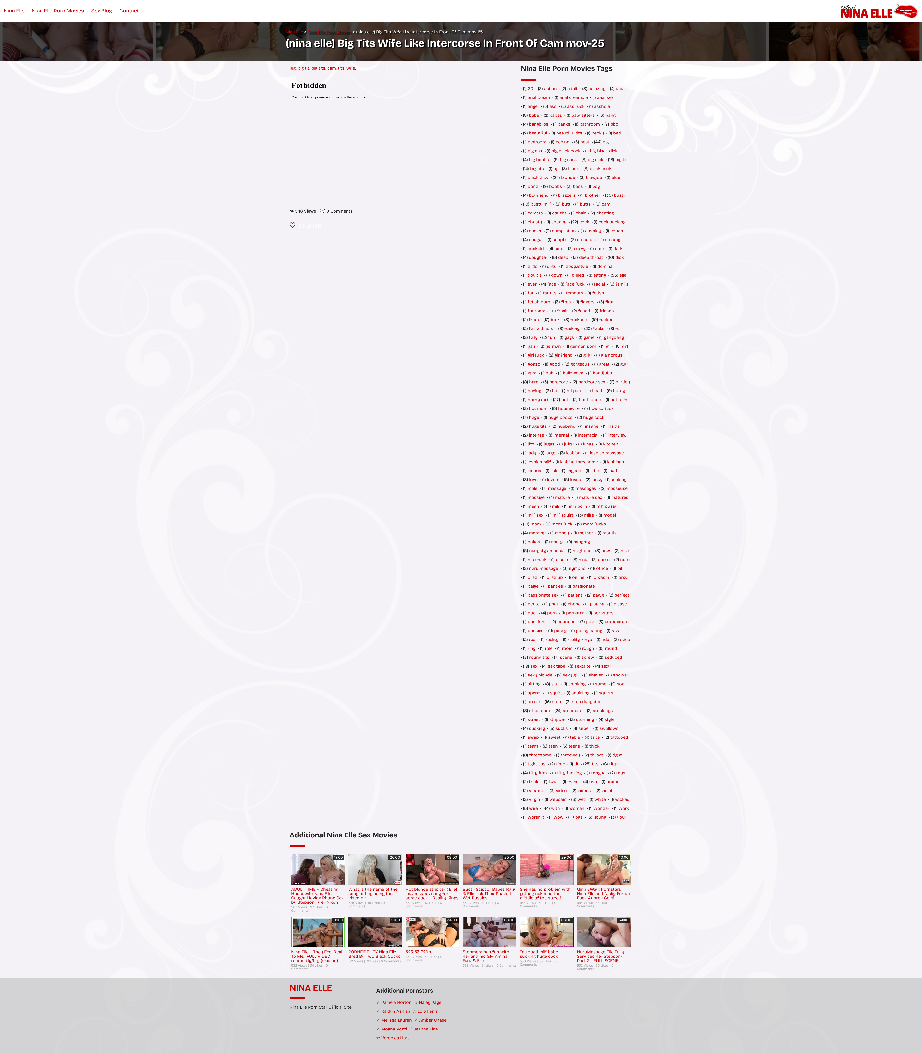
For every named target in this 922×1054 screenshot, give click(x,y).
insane (591, 426)
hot (564, 399)
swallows (609, 728)
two (593, 781)
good (555, 364)
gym (532, 373)
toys (620, 772)
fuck (555, 319)
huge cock (593, 417)
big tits (318, 68)
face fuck (575, 284)
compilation (564, 230)
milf (555, 506)
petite (534, 604)
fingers (587, 302)
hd (554, 390)
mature (562, 497)
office (602, 568)
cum (558, 248)
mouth (609, 533)
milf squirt (563, 515)
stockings (603, 710)
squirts (606, 692)
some (600, 684)
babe (534, 115)
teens (574, 746)
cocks (535, 230)
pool (532, 612)
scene (566, 657)
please (620, 604)
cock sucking (612, 222)
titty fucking (569, 772)
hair (549, 373)
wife (350, 68)
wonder (601, 808)
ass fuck (576, 106)
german (553, 346)
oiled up (555, 577)
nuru (625, 559)
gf (608, 346)
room (567, 648)
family (622, 284)
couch (616, 230)
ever (532, 284)
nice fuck (537, 559)
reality (552, 639)
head (597, 390)
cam (331, 68)
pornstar (575, 612)
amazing (596, 88)
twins (573, 781)
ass (553, 106)
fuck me (578, 319)
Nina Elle (311, 988)
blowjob (594, 177)
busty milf (541, 204)
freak (562, 310)
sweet (554, 737)
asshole (602, 106)
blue (616, 177)
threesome (540, 755)
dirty (551, 266)
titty (613, 764)
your (621, 817)
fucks (599, 328)
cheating (605, 213)
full (618, 328)
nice (625, 550)
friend (584, 310)
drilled (578, 275)
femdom (574, 293)
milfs (589, 515)
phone (574, 604)
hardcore (558, 381)
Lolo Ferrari (429, 1011)
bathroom (590, 124)
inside (614, 426)
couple (559, 239)
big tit (303, 68)
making (619, 479)
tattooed (619, 737)
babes (556, 115)
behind (563, 142)
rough (588, 648)
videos (584, 790)
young (600, 817)
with (555, 808)
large (550, 453)
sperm (534, 692)
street (534, 719)
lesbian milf (539, 461)
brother (592, 195)
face (551, 284)
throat (596, 755)
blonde (568, 177)
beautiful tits (569, 133)
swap (533, 737)
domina (605, 266)
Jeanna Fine (426, 1029)
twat (553, 781)
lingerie (574, 470)
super (584, 728)
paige (533, 586)
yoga (578, 817)
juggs (549, 444)
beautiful (538, 133)
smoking (577, 684)
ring (531, 648)
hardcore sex (591, 381)
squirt (556, 692)
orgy (623, 577)
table (575, 737)
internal (561, 435)
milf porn (578, 506)
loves (575, 479)
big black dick (604, 150)
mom (536, 524)
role (548, 648)
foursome (538, 310)
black (573, 168)
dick (619, 257)
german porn (583, 346)
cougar (536, 239)
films (566, 302)
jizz (531, 444)
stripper (557, 719)
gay (531, 346)
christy (535, 222)
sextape (583, 666)
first (609, 302)
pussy (560, 630)
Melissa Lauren (396, 1020)
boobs (555, 186)
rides (625, 639)
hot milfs (619, 399)
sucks (562, 728)
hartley (623, 381)
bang (611, 115)
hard (534, 381)
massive (536, 497)
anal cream (539, 97)
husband (567, 426)
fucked (606, 319)
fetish (598, 293)
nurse (604, 559)
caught (559, 213)
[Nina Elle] (880, 11)
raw (615, 630)
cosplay (593, 230)
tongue (598, 772)
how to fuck (601, 408)
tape (595, 737)
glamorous (612, 355)
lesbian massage (607, 453)
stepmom (572, 710)
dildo (533, 266)
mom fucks (594, 524)
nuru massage (543, 568)
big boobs (539, 159)
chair (581, 213)
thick (594, 746)
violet (607, 790)
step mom (539, 710)
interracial (588, 435)
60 (530, 88)
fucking (572, 328)
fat (531, 293)
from (534, 319)
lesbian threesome (579, 461)
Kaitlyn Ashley (395, 1011)
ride (605, 639)
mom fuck (562, 524)
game (588, 337)
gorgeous (580, 364)
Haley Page (430, 1002)
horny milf (538, 399)
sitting (534, 684)
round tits (539, 657)
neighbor (582, 550)
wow (559, 817)
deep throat (591, 257)
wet (581, 799)
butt (566, 204)
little (594, 470)
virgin (534, 799)
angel (533, 106)
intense (536, 435)
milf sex (535, 515)
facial (599, 284)
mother (585, 533)
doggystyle (577, 266)
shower (620, 675)
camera (535, 213)
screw (588, 657)
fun (551, 337)
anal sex (605, 97)
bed (617, 133)
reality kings (580, 639)
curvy (580, 248)
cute (599, 248)
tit (576, 764)
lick (554, 470)
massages (586, 488)
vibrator (537, 790)
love (533, 479)
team (533, 746)
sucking (537, 728)
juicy (569, 444)
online (578, 577)
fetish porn (539, 302)
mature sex (590, 497)
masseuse (617, 488)
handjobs (602, 373)
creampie (586, 239)
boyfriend (539, 195)
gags (569, 337)
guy (624, 364)
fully (533, 337)
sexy (606, 666)
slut (555, 684)
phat (553, 604)
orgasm (601, 577)
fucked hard (541, 328)
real (532, 639)
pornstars (603, 612)
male (532, 488)
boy (596, 186)
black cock (601, 168)
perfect (621, 595)
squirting (580, 692)
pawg (598, 595)
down (557, 275)
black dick (538, 177)
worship (536, 817)
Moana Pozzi (394, 1029)
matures (619, 497)
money (562, 533)
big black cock (566, 150)
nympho (577, 568)
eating (600, 275)
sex (533, 666)
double (535, 275)
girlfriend (564, 355)
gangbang (614, 337)
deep (563, 257)
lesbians (615, 461)
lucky (597, 479)
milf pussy (607, 506)
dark (618, 248)
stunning (585, 719)
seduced (613, 657)
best (584, 142)
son (621, 684)
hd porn (575, 390)
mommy (537, 533)
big (293, 68)
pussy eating (589, 630)
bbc (614, 124)
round (611, 648)
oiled (532, 577)
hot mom (538, 408)
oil (619, 568)
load (612, 470)
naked (534, 541)
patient (575, 595)
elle (622, 275)
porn (552, 612)
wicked (622, 799)
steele (534, 701)
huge (534, 417)
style (609, 719)
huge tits (538, 426)
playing (597, 604)
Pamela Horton (396, 1002)
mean (533, 506)
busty (620, 195)
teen (553, 746)
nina (583, 559)
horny (619, 390)
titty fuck (538, 772)
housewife (569, 408)
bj (555, 168)
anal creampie (573, 97)
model (609, 515)
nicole (562, 559)
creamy (612, 239)
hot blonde (590, 399)
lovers (553, 479)
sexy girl (571, 675)
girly (587, 355)
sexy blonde (540, 675)
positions (537, 621)
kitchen (610, 444)
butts (585, 204)
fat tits (550, 293)
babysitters (583, 115)
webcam (558, 799)
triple (534, 781)
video (561, 790)
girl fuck (536, 355)
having (534, 390)
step (556, 701)
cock (584, 222)
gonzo (534, 364)
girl (625, 346)
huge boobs (560, 417)
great (604, 364)
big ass (535, 150)
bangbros (538, 124)
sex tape (556, 666)
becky (598, 133)
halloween (573, 373)
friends (607, 310)
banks (564, 124)
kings (588, 444)
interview (617, 435)
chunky (558, 222)
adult (572, 88)
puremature (617, 621)
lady (532, 453)
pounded (566, 621)
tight (617, 755)
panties (555, 586)
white (600, 799)
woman (576, 808)
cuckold (536, 248)
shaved (596, 675)
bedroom (537, 142)
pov (590, 621)
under (613, 781)
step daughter (586, 701)
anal (620, 88)
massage (557, 488)
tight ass (537, 764)
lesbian (573, 453)
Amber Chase (433, 1020)
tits (341, 68)
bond (533, 186)
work (624, 808)
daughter (538, 257)
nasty (557, 541)
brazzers (567, 195)
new (605, 550)
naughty (581, 541)
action (550, 88)
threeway (570, 755)
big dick (595, 159)
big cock (568, 159)
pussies (536, 630)
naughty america (546, 550)
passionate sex (543, 595)
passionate (583, 586)
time (560, 764)
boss (578, 186)
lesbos (534, 470)
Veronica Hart (395, 1038)
